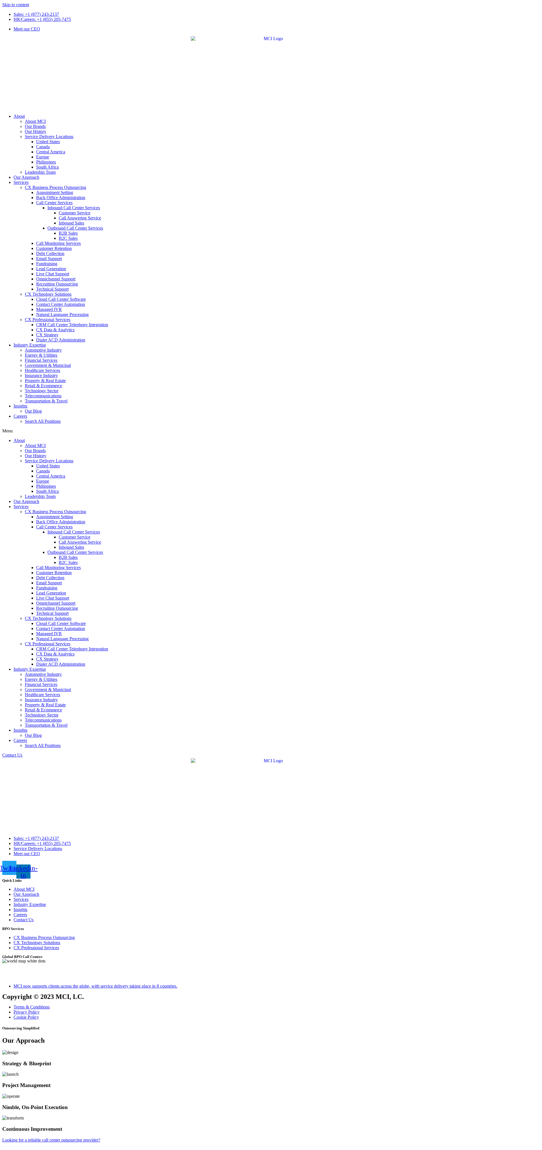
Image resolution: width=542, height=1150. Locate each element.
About (19, 116)
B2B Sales (68, 233)
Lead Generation (51, 268)
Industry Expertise (30, 345)
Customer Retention (54, 248)
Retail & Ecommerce (43, 385)
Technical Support (52, 289)
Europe (42, 156)
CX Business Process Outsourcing (55, 187)
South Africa (47, 167)
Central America (50, 151)
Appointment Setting (54, 192)
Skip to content (15, 4)
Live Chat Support (52, 273)
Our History (35, 131)
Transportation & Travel (46, 400)
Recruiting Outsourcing (57, 284)
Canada (43, 146)
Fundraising (46, 263)
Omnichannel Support (55, 278)
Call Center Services (54, 202)
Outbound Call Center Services (75, 228)
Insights (20, 406)
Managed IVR (49, 309)
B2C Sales (68, 238)
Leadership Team (40, 172)
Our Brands (35, 126)
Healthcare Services (42, 370)
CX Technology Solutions (48, 294)
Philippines (46, 162)
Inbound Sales (71, 223)
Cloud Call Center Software (61, 299)
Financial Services (41, 360)
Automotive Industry (43, 350)
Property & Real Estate (45, 380)
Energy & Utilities (41, 355)
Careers (20, 416)
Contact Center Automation (60, 304)
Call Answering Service (80, 217)
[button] (271, 431)
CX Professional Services (47, 319)
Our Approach (26, 177)
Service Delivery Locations (49, 136)
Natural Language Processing (62, 314)
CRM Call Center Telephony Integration (72, 324)
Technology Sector (41, 390)
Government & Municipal (48, 365)
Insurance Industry (41, 375)
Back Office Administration (60, 197)
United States (48, 141)
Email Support (49, 258)
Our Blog (33, 411)
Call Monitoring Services (58, 243)
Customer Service (74, 212)
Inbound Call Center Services (73, 207)
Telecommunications (43, 395)
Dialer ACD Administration (60, 339)
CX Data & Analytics (55, 329)
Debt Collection (50, 253)
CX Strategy (47, 334)
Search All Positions (43, 421)
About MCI (35, 121)
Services (21, 182)
